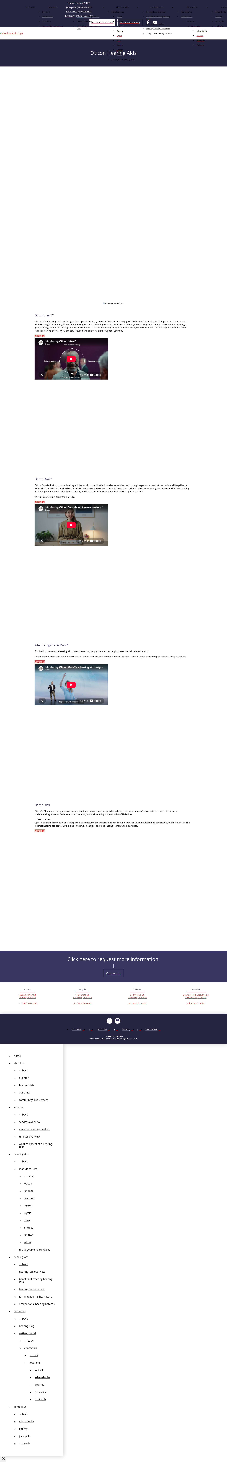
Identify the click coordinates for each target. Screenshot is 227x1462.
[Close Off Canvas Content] (3, 1459)
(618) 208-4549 (84, 1003)
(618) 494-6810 (29, 1003)
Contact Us (40, 336)
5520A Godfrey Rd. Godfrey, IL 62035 (27, 996)
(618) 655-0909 (198, 1003)
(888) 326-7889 (139, 1003)
